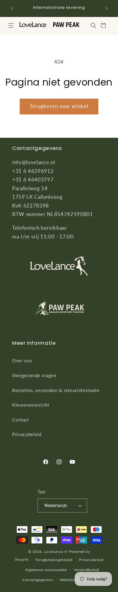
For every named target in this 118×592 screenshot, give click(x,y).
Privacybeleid (26, 434)
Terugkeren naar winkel (59, 106)
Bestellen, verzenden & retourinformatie (56, 390)
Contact (20, 419)
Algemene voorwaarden (46, 569)
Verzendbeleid (86, 569)
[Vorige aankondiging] (11, 8)
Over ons (22, 360)
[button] (11, 25)
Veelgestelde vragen (34, 375)
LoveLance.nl (56, 551)
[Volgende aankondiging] (106, 8)
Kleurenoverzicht (30, 405)
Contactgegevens (37, 579)
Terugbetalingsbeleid (53, 559)
